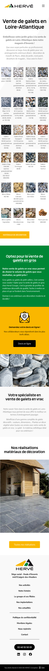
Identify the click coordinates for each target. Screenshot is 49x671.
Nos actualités (24, 608)
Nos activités (24, 585)
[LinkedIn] (19, 655)
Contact (24, 634)
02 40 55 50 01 (24, 647)
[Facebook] (30, 655)
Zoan (43, 667)
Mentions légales (24, 623)
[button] (43, 6)
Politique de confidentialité (24, 617)
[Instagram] (24, 655)
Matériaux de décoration (14, 235)
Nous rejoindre (24, 629)
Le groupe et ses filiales (24, 596)
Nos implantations (24, 602)
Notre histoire (24, 591)
